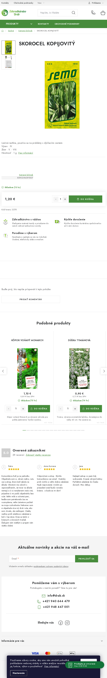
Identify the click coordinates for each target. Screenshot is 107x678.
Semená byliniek (26, 174)
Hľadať (73, 12)
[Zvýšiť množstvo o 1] (65, 199)
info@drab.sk (56, 596)
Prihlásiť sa (87, 558)
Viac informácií (51, 666)
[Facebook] (60, 623)
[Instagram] (67, 623)
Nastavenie (19, 673)
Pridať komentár (31, 299)
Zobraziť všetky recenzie (38, 455)
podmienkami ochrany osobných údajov (51, 566)
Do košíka (87, 199)
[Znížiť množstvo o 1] (55, 199)
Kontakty (5, 3)
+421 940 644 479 (94, 12)
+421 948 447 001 (56, 607)
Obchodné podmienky (23, 3)
